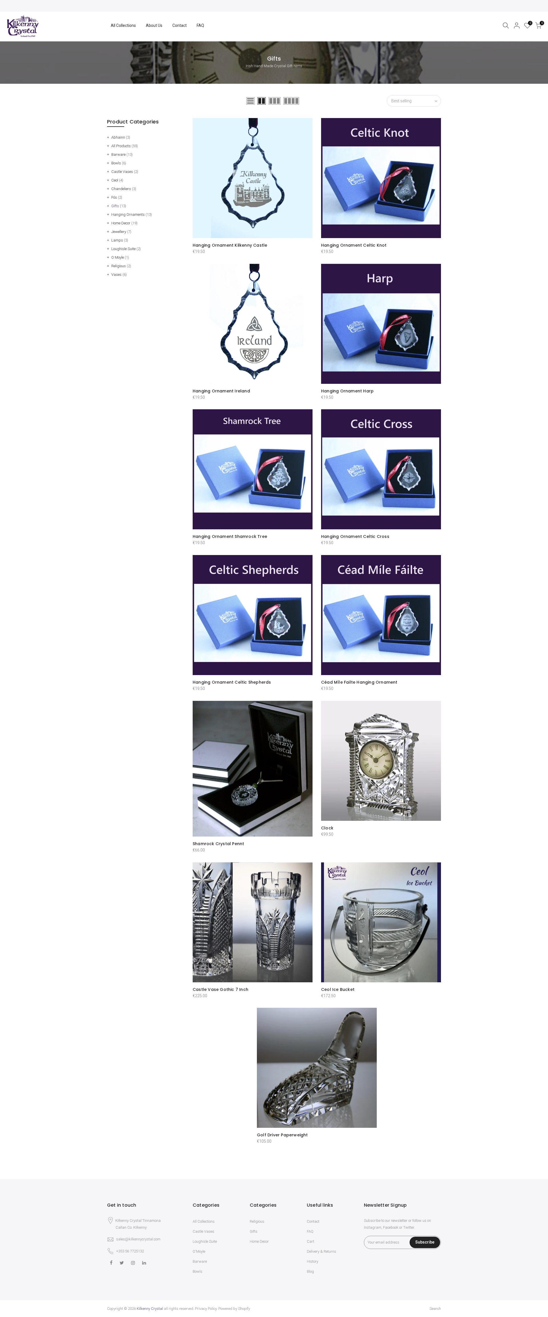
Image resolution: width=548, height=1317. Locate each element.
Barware (118, 154)
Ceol (114, 180)
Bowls (116, 163)
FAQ (200, 25)
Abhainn (118, 137)
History (312, 1261)
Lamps (117, 240)
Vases (116, 274)
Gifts (115, 206)
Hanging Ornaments (128, 214)
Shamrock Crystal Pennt (218, 844)
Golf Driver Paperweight (282, 1135)
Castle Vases (122, 171)
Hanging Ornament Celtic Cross (355, 536)
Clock (327, 828)
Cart (310, 1241)
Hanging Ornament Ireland (221, 391)
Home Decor (120, 223)
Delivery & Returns (321, 1251)
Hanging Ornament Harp (347, 391)
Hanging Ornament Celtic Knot (354, 245)
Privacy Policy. (206, 1308)
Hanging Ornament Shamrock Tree (230, 536)
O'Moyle (199, 1251)
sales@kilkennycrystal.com (138, 1239)
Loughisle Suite (123, 249)
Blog (310, 1271)
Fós (114, 197)
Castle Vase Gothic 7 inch (220, 989)
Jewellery (118, 232)
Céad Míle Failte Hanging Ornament (359, 682)
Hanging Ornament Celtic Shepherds (232, 682)
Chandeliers (121, 189)
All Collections (123, 25)
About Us (154, 25)
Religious (118, 266)
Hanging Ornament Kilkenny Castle (230, 245)
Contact (179, 25)
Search (435, 1308)
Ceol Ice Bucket (337, 989)
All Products (121, 146)
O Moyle (117, 257)
